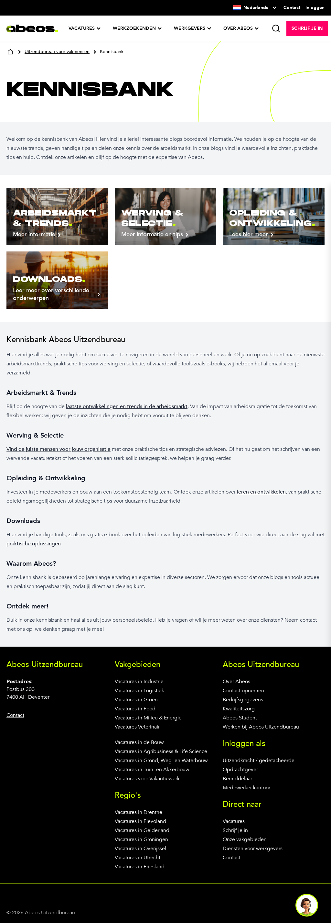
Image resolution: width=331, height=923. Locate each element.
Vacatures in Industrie (139, 681)
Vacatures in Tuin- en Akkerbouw (152, 769)
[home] (10, 52)
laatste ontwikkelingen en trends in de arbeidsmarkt (126, 406)
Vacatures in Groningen (141, 839)
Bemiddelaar (237, 778)
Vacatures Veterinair (137, 726)
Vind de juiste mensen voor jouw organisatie (58, 449)
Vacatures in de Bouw (139, 742)
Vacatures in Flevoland (140, 821)
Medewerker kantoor (246, 787)
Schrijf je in (235, 830)
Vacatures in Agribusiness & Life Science (161, 751)
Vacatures (234, 821)
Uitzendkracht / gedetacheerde (258, 760)
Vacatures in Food (135, 708)
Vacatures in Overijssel (140, 848)
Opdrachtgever (240, 769)
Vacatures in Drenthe (138, 812)
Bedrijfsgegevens (243, 699)
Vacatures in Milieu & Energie (148, 717)
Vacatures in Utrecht (137, 857)
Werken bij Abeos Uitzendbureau (261, 726)
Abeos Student (240, 717)
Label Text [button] (306, 905)
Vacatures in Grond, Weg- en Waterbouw (161, 760)
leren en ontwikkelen (261, 491)
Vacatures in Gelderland (142, 830)
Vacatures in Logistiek (139, 690)
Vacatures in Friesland (140, 866)
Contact (231, 857)
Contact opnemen (243, 690)
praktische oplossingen (33, 543)
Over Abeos (236, 681)
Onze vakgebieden (245, 839)
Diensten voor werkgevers (253, 848)
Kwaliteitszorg (239, 708)
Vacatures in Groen (136, 699)
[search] (276, 28)
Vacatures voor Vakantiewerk (147, 778)
